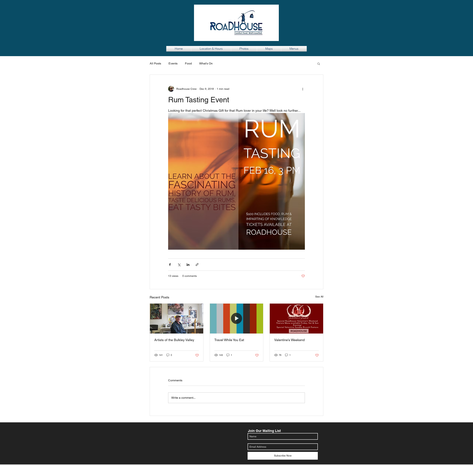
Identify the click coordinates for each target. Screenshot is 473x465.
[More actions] (302, 89)
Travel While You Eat (229, 340)
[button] (318, 63)
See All (319, 296)
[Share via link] (197, 264)
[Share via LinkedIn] (188, 264)
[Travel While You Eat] (236, 319)
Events (173, 63)
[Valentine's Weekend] (296, 319)
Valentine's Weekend (289, 340)
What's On (206, 63)
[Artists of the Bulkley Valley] (176, 319)
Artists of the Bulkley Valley (174, 340)
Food (188, 63)
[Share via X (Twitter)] (179, 264)
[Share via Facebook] (170, 264)
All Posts (155, 63)
